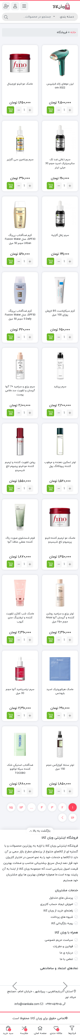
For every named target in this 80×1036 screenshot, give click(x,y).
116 (72, 818)
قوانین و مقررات (63, 946)
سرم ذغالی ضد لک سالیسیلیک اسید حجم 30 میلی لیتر (60, 163)
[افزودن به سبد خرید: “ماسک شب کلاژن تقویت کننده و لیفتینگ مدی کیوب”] (10, 639)
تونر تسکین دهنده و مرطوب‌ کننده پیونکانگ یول (60, 464)
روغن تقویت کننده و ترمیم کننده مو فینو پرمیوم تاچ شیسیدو (20, 466)
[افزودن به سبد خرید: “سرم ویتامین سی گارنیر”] (10, 185)
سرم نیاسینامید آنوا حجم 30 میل (20, 691)
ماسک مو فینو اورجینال (20, 84)
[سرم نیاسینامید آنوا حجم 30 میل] (20, 668)
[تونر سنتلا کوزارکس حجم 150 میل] (60, 744)
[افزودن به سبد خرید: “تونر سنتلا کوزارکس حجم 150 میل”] (50, 791)
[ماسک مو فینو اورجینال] (20, 63)
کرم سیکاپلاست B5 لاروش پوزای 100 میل (60, 313)
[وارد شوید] (15, 6)
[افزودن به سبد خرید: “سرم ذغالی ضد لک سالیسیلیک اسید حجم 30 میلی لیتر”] (50, 185)
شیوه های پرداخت (62, 917)
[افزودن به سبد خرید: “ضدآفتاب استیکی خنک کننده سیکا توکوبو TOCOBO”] (10, 791)
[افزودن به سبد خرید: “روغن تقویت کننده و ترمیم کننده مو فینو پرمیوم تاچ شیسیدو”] (10, 488)
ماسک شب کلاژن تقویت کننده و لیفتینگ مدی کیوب (20, 618)
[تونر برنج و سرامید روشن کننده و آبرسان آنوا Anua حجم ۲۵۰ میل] (60, 593)
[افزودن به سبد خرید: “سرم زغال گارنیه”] (50, 261)
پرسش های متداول (61, 898)
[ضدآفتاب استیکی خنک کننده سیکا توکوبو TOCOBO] (20, 744)
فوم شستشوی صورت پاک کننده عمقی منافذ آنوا (20, 540)
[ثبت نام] (6, 6)
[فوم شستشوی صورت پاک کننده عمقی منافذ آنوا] (20, 517)
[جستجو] (6, 17)
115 (11, 807)
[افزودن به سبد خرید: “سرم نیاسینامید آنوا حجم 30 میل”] (10, 715)
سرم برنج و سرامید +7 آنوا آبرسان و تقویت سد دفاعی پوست (20, 391)
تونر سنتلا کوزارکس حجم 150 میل (60, 767)
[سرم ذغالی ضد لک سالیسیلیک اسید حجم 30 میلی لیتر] (60, 139)
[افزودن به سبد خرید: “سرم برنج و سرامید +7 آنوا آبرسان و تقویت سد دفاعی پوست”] (10, 412)
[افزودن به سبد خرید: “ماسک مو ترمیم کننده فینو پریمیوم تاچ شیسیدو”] (50, 564)
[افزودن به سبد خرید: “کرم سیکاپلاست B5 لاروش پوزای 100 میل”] (50, 337)
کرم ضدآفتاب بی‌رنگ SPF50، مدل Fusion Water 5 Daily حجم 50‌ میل (20, 315)
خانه (73, 32)
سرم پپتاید (60, 387)
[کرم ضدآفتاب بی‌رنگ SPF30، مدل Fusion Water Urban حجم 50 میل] (20, 214)
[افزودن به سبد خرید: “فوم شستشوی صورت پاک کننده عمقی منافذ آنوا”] (10, 564)
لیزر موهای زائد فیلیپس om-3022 (60, 86)
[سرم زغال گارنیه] (60, 214)
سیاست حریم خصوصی (59, 940)
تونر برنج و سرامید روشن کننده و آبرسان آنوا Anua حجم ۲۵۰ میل (60, 618)
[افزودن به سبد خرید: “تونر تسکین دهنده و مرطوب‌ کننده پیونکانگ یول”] (50, 488)
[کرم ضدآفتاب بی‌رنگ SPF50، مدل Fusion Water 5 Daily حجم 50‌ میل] (20, 290)
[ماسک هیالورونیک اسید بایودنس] (60, 668)
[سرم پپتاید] (60, 366)
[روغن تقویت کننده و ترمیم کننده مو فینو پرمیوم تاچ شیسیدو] (20, 441)
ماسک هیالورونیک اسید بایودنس (60, 691)
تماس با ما (66, 959)
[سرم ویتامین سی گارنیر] (20, 139)
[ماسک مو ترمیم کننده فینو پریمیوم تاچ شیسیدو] (60, 517)
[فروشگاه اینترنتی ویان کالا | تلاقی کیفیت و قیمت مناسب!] (60, 6)
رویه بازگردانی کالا (62, 923)
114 (21, 807)
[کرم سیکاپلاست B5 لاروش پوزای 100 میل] (60, 290)
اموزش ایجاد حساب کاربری (56, 904)
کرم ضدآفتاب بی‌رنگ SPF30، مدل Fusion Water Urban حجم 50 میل (20, 239)
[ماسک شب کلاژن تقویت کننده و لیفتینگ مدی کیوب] (20, 593)
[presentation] (65, 984)
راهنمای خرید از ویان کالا (58, 911)
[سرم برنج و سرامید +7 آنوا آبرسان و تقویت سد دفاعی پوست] (20, 366)
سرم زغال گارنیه (60, 235)
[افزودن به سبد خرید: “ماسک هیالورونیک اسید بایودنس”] (50, 715)
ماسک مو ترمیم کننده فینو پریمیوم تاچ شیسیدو (60, 540)
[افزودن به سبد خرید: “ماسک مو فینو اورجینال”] (10, 110)
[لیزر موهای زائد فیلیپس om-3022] (60, 63)
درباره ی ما (66, 953)
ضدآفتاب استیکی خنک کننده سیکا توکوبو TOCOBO (20, 769)
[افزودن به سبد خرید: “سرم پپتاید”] (50, 412)
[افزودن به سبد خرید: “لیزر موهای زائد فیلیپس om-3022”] (50, 110)
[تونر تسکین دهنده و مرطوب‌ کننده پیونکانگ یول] (60, 441)
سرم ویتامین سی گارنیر (20, 159)
